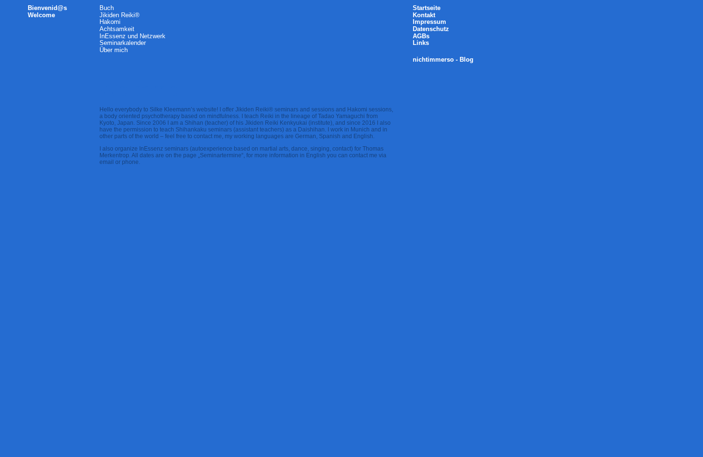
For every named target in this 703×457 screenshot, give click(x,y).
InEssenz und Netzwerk (132, 36)
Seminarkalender (122, 42)
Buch (106, 7)
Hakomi (110, 21)
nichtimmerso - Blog (443, 59)
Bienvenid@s (47, 7)
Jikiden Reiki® (119, 15)
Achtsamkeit (116, 29)
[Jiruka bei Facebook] (479, 10)
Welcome (41, 15)
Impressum (429, 21)
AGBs (421, 36)
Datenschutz (431, 29)
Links (421, 42)
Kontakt (424, 15)
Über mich (113, 50)
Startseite (426, 7)
